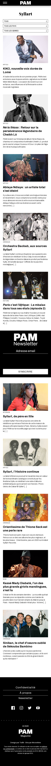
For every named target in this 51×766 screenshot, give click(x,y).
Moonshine (36, 743)
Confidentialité (25, 687)
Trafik (21, 743)
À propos (25, 692)
